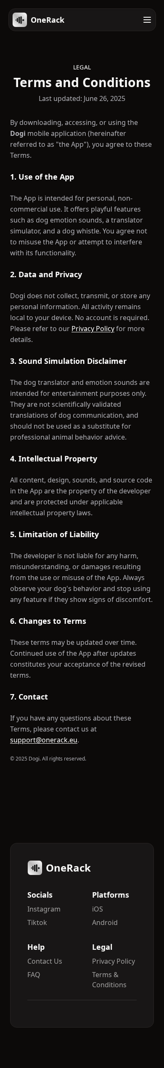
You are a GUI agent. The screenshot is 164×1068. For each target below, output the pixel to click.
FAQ (33, 974)
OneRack (47, 20)
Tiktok (37, 922)
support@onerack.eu (43, 740)
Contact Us (44, 961)
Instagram (44, 909)
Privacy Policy (92, 328)
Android (105, 922)
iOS (97, 909)
